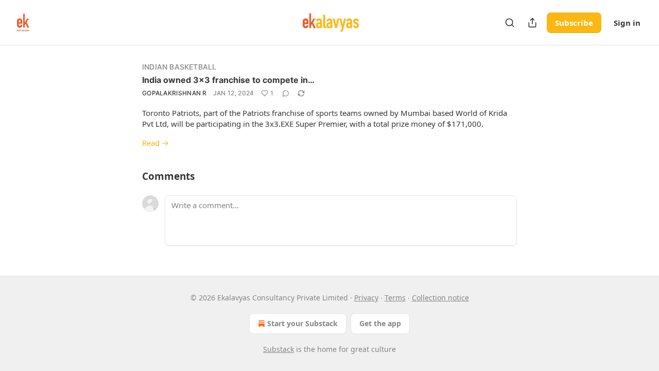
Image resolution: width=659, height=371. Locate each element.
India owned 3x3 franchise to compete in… (228, 80)
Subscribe (574, 23)
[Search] (509, 22)
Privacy (366, 297)
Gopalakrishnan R (174, 93)
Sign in (627, 23)
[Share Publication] (532, 22)
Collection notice (440, 297)
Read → (155, 143)
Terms (395, 297)
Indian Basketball (179, 66)
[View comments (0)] (285, 93)
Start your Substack (302, 323)
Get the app (380, 323)
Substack (278, 349)
